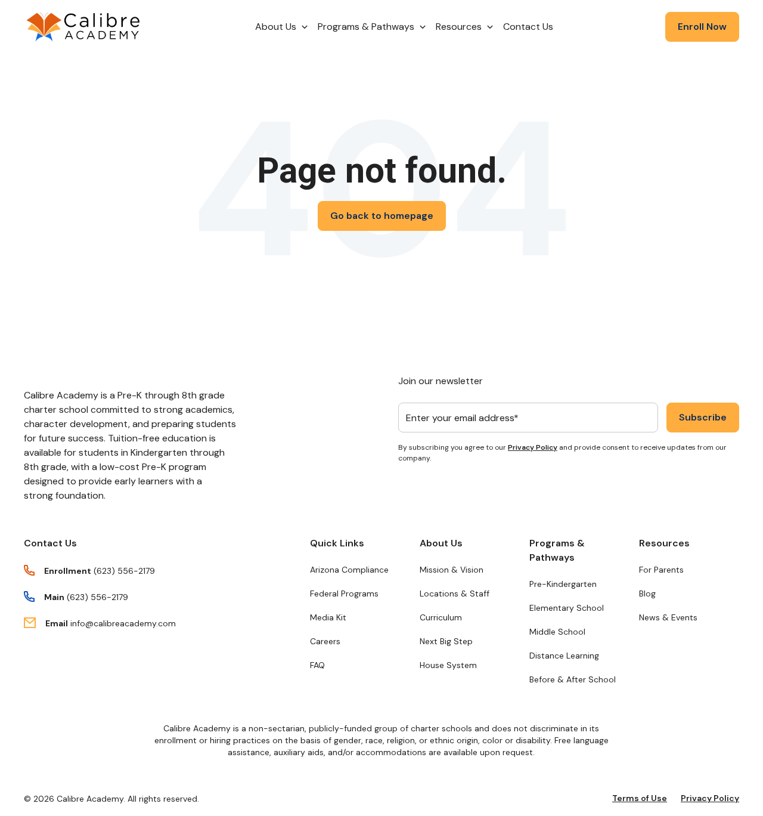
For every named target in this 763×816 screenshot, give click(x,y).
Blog (647, 593)
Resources (664, 543)
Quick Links (337, 543)
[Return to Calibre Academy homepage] (83, 27)
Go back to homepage (381, 215)
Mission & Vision (451, 569)
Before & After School (572, 679)
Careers (325, 641)
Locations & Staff (454, 593)
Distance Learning (564, 655)
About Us (441, 543)
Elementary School (566, 607)
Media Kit (328, 617)
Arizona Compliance (349, 569)
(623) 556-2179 (124, 570)
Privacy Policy (532, 447)
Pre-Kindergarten (563, 584)
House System (448, 665)
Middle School (557, 631)
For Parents (661, 569)
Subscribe (703, 417)
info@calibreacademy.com (123, 623)
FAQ (317, 665)
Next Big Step (446, 641)
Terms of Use (639, 798)
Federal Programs (344, 593)
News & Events (668, 617)
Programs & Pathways (557, 550)
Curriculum (441, 617)
